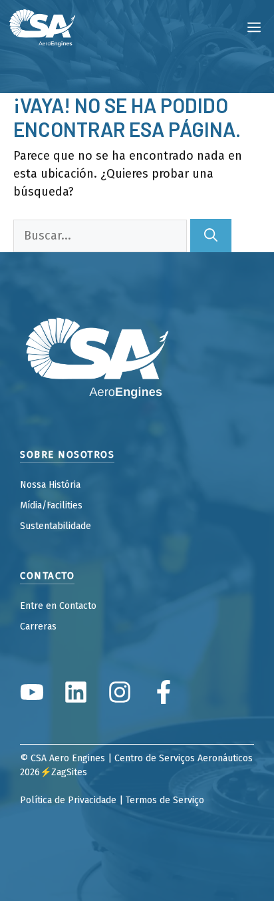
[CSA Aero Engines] (42, 26)
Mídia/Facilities (51, 505)
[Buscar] (210, 235)
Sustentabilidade (55, 526)
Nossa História (50, 484)
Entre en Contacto (58, 606)
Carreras (38, 626)
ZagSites (69, 772)
